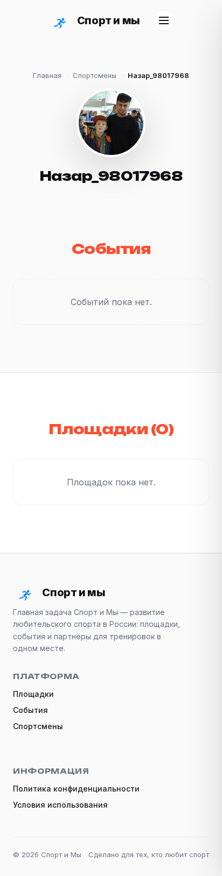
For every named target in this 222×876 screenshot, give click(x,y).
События (30, 710)
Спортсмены (94, 75)
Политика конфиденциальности (76, 788)
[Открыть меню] (164, 20)
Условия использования (60, 804)
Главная (47, 75)
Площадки (33, 693)
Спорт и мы (108, 20)
